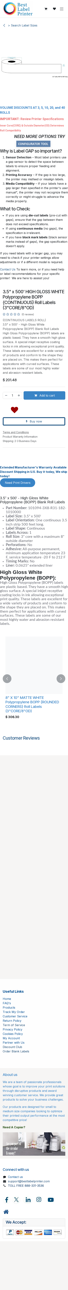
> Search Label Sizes (22, 25)
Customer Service (15, 1016)
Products (9, 1007)
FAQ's (7, 1003)
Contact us (15, 1177)
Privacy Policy (12, 1029)
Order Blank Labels (16, 1051)
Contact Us (7, 269)
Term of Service (14, 1025)
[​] (6, 1212)
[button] (14, 409)
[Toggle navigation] (61, 9)
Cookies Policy (13, 1034)
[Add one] (19, 395)
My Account (11, 1038)
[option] (34, 679)
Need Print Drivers (17, 483)
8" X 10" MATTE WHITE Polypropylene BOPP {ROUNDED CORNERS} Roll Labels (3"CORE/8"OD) (32, 704)
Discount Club (12, 1047)
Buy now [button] (35, 421)
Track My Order (14, 1012)
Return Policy (12, 1020)
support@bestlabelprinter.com (29, 1181)
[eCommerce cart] (45, 8)
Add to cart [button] (46, 395)
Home (7, 999)
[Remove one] (6, 395)
